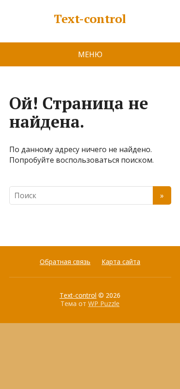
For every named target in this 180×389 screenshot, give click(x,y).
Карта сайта (121, 261)
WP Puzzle (104, 303)
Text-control (90, 19)
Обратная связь (65, 261)
